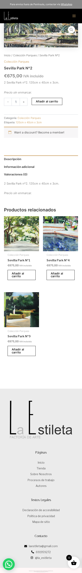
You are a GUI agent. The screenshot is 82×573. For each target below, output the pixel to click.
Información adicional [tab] (19, 167)
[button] (71, 29)
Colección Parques (25, 55)
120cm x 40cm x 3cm (29, 122)
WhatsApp (66, 4)
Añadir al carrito (47, 101)
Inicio (7, 55)
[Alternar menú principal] (74, 16)
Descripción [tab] (12, 159)
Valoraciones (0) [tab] (15, 174)
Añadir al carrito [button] (18, 275)
